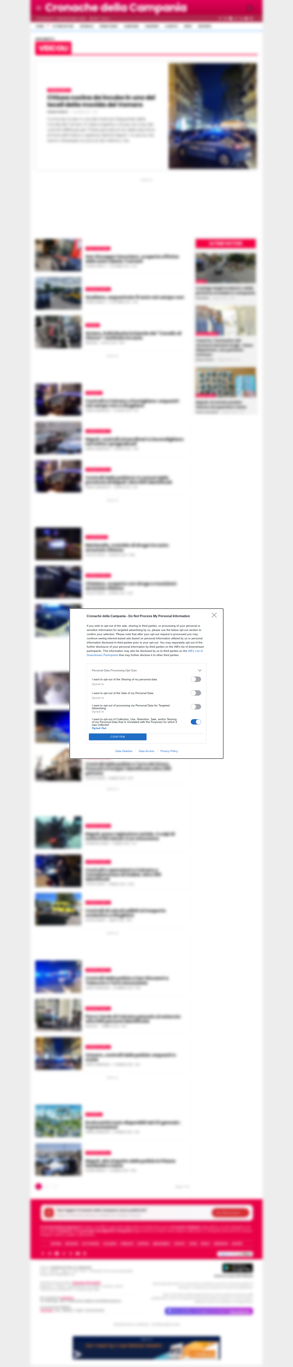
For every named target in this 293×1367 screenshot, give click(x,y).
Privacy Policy (169, 751)
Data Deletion (124, 751)
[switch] (196, 679)
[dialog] (146, 684)
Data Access (146, 751)
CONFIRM (117, 736)
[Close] (215, 616)
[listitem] (146, 670)
